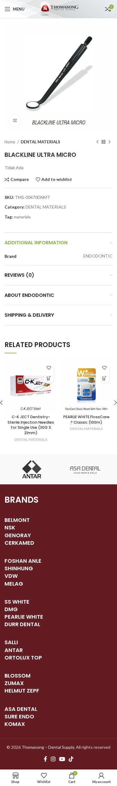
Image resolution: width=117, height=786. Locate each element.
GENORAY (17, 535)
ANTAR (13, 650)
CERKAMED (19, 543)
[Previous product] (97, 142)
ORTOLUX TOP (23, 657)
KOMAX (14, 724)
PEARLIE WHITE (23, 616)
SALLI (11, 642)
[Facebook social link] (45, 758)
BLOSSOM (17, 675)
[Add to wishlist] (49, 368)
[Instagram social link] (53, 758)
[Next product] (109, 142)
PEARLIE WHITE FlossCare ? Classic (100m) (86, 419)
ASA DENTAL (20, 709)
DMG (11, 609)
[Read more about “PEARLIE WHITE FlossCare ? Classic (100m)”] (104, 378)
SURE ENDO (19, 716)
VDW (11, 576)
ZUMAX (14, 683)
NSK (9, 527)
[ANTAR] (31, 469)
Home (10, 141)
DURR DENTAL (22, 624)
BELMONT (17, 520)
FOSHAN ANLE (22, 561)
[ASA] (85, 469)
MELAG (13, 583)
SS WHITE (16, 601)
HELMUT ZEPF (21, 690)
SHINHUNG (18, 568)
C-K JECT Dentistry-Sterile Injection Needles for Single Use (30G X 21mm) (31, 424)
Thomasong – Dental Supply (48, 747)
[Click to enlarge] (15, 120)
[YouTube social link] (62, 758)
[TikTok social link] (71, 758)
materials (22, 216)
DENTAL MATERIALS (40, 141)
